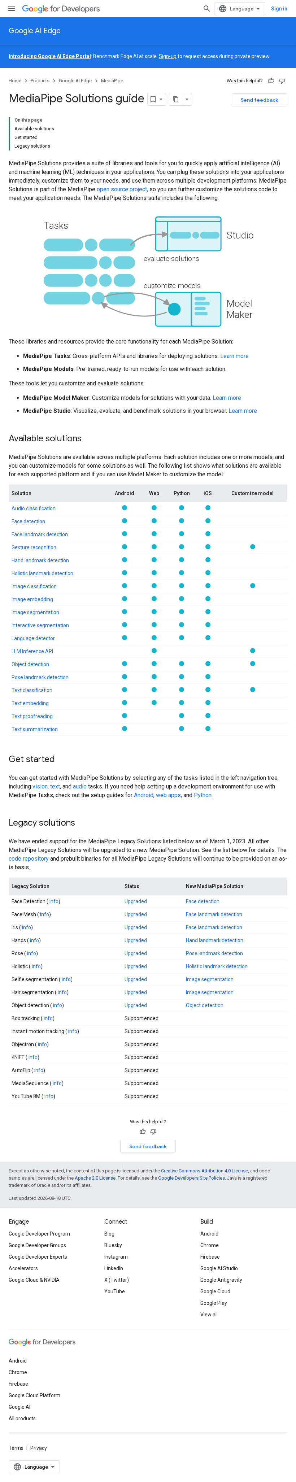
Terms (16, 1448)
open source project (122, 189)
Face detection (28, 521)
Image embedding (32, 599)
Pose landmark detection (40, 677)
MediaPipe (112, 80)
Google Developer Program (39, 1234)
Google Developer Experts (38, 1257)
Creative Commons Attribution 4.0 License (204, 1170)
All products (22, 1418)
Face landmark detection (40, 534)
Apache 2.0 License (95, 1178)
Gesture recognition (34, 547)
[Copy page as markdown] (175, 99)
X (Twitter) (116, 1280)
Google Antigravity (221, 1280)
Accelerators (23, 1268)
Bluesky (113, 1245)
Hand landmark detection (40, 560)
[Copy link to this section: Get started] (62, 759)
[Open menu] (11, 8)
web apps (168, 795)
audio (80, 786)
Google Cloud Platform (34, 1395)
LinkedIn (113, 1268)
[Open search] (207, 8)
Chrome (209, 1245)
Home (15, 80)
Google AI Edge (35, 30)
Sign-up (168, 56)
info (53, 901)
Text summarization (35, 729)
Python (203, 795)
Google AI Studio (219, 1268)
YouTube (114, 1291)
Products (40, 80)
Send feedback (259, 100)
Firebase (210, 1257)
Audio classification (34, 508)
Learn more (234, 356)
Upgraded (136, 901)
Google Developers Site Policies (191, 1178)
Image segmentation (35, 612)
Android (143, 795)
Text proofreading (32, 716)
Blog (109, 1234)
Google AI (19, 1407)
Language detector (33, 638)
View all (209, 1314)
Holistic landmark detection (42, 573)
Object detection (30, 664)
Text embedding (30, 703)
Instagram (116, 1257)
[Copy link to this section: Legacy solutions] (82, 823)
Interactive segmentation (40, 625)
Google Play (213, 1303)
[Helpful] (271, 80)
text (55, 786)
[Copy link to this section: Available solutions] (89, 438)
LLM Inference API (32, 651)
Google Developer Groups (37, 1245)
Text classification (32, 690)
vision (40, 786)
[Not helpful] (282, 80)
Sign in (279, 9)
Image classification (34, 586)
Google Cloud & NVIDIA (34, 1280)
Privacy (38, 1448)
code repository (29, 858)
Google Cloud (215, 1291)
